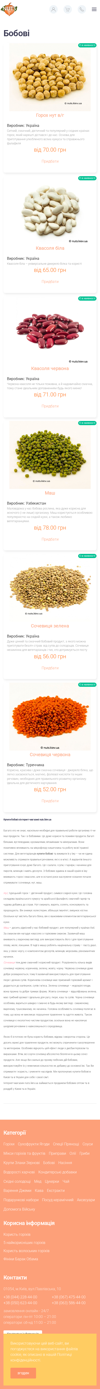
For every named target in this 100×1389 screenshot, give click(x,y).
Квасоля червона (50, 368)
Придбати (50, 161)
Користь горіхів (16, 1234)
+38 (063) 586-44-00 (69, 1303)
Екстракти (56, 1190)
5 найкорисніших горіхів (24, 1242)
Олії (73, 1153)
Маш (50, 493)
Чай (66, 1181)
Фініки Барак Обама (20, 1259)
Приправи (57, 1153)
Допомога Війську (19, 1209)
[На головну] (8, 9)
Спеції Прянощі (66, 1144)
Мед (37, 1181)
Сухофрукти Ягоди (34, 1144)
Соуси (88, 1144)
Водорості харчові (19, 1172)
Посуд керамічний (57, 1200)
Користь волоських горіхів (26, 1251)
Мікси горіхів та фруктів (24, 1153)
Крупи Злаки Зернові (21, 1163)
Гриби (85, 1153)
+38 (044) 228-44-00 (20, 1297)
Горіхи (8, 1144)
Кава (39, 1190)
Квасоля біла (50, 248)
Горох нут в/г (50, 115)
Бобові (49, 1163)
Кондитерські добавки (57, 1172)
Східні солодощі (17, 1181)
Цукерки (52, 1181)
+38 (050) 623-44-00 (20, 1303)
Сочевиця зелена (50, 626)
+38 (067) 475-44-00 (69, 1297)
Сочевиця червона (50, 754)
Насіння (65, 1163)
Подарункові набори (21, 1200)
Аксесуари (86, 1200)
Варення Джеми (17, 1190)
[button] (53, 9)
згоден (23, 1373)
